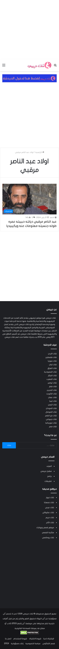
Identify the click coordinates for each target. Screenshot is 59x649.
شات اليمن (52, 405)
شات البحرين (52, 390)
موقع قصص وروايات (45, 527)
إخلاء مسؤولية (17, 643)
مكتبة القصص (48, 532)
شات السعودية (50, 372)
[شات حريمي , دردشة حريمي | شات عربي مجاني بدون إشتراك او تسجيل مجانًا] (39, 65)
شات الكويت (51, 394)
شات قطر (53, 386)
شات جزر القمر (51, 416)
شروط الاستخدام (20, 639)
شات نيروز (50, 497)
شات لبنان (53, 365)
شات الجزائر (52, 375)
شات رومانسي (48, 537)
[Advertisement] (29, 29)
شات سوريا (52, 361)
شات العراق (52, 368)
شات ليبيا (53, 401)
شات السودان (51, 408)
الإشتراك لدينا (48, 639)
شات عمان (52, 397)
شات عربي (49, 507)
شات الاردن (52, 354)
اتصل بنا (8, 639)
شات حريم (50, 517)
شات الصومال (51, 412)
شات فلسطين (51, 357)
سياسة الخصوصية (32, 643)
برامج (49, 476)
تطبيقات (48, 481)
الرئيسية (38, 152)
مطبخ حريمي (46, 471)
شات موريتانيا (51, 423)
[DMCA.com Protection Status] (29, 634)
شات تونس (52, 383)
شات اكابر (50, 522)
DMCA (6, 643)
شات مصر (53, 426)
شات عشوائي (48, 512)
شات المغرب (51, 379)
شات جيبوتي (51, 419)
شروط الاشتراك (35, 639)
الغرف (49, 466)
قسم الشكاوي (48, 643)
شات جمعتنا (49, 502)
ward (52, 217)
